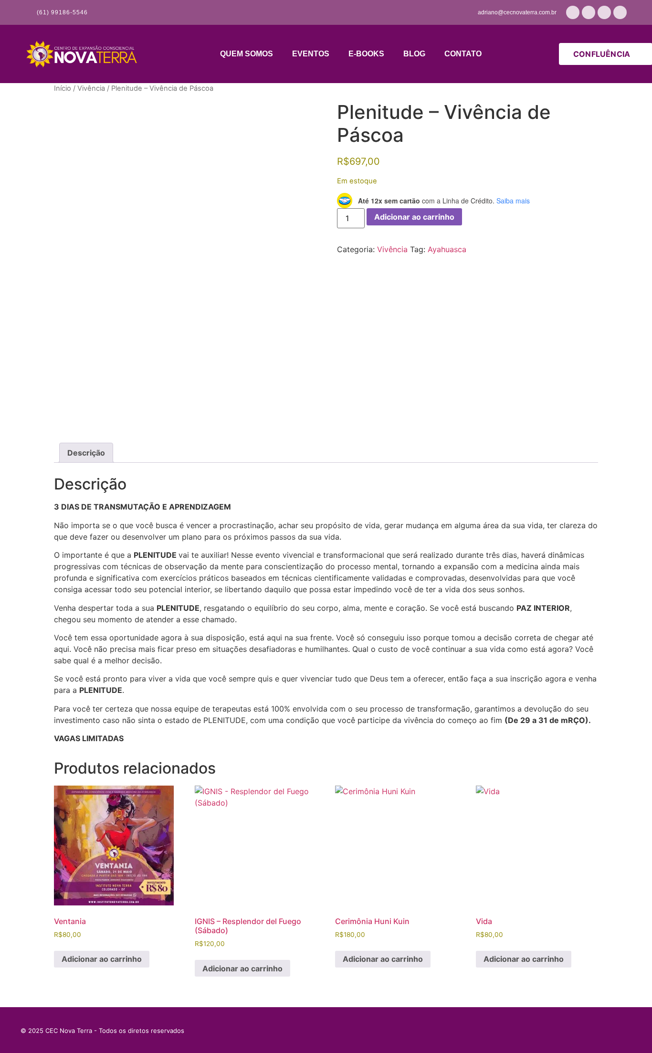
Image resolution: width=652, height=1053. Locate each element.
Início (62, 88)
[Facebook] (604, 12)
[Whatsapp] (572, 12)
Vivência (91, 88)
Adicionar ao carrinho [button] (102, 959)
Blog (414, 54)
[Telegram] (576, 1030)
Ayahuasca (447, 249)
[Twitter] (600, 1030)
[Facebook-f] (624, 1030)
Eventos (310, 54)
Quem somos (246, 54)
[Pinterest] (553, 1030)
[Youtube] (620, 12)
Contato (463, 54)
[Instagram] (588, 12)
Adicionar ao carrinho (414, 217)
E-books (366, 54)
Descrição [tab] (86, 452)
